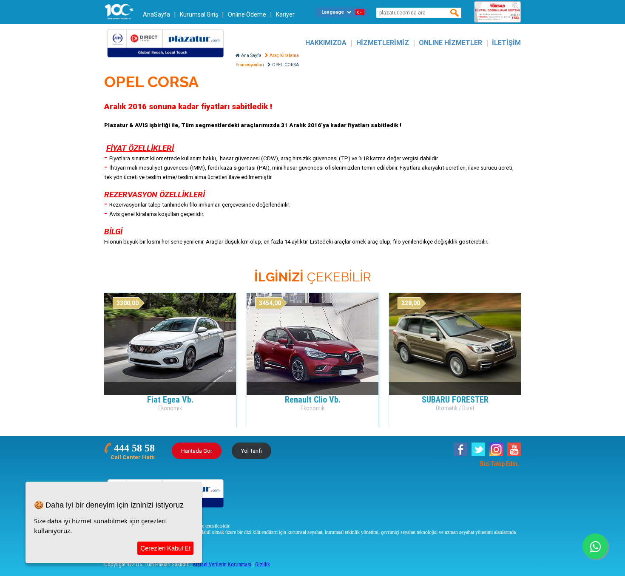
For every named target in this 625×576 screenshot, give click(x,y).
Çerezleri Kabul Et (165, 548)
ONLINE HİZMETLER (450, 43)
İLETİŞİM (506, 43)
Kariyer (285, 14)
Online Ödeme (247, 14)
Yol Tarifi (251, 451)
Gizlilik (262, 564)
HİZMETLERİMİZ (382, 43)
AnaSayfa (156, 14)
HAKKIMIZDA (326, 43)
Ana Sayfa (250, 55)
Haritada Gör (196, 451)
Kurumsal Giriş (199, 14)
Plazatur (168, 42)
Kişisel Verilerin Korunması (222, 564)
